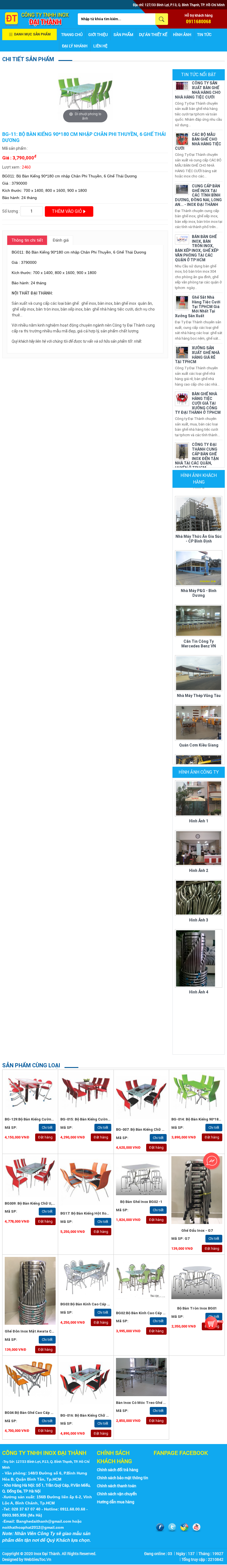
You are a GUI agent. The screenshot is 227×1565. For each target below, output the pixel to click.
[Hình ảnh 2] (198, 847)
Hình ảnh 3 (198, 920)
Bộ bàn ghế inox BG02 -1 (141, 1202)
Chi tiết (47, 1127)
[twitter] (172, 1527)
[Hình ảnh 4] (198, 958)
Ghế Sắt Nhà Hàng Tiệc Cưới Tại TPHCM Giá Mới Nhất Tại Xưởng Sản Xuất (197, 294)
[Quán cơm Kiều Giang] (198, 710)
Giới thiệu (98, 34)
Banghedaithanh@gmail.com (43, 1521)
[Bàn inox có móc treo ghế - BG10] (141, 1377)
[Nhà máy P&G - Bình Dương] (198, 556)
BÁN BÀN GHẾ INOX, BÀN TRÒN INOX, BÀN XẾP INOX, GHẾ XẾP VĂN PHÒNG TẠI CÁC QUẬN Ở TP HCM (196, 236)
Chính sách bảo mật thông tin (122, 1477)
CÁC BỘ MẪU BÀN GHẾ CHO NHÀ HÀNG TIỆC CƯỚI (198, 129)
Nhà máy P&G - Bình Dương (198, 580)
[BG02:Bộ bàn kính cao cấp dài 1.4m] (141, 1281)
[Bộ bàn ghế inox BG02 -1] (141, 1175)
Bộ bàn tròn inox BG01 (197, 1308)
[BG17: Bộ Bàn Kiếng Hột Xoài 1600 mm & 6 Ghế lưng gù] (85, 1181)
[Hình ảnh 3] (198, 897)
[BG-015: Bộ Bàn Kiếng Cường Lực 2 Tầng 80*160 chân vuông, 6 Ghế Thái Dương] (85, 1092)
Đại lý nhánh (74, 45)
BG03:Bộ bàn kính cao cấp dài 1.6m (91, 1304)
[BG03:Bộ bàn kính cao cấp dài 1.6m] (85, 1277)
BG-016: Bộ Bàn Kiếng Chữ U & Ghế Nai (93, 1415)
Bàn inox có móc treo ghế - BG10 (145, 1403)
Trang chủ (71, 34)
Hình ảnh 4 (198, 992)
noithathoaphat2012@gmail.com (33, 1527)
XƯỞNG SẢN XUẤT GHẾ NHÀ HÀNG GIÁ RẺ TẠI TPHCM (197, 343)
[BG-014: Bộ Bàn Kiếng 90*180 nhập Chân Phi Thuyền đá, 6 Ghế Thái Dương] (196, 1092)
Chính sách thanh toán (116, 1485)
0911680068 (198, 21)
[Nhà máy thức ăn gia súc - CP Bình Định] (198, 501)
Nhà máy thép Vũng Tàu (199, 683)
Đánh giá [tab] (61, 240)
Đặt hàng (45, 1137)
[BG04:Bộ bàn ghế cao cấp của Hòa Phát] (30, 1382)
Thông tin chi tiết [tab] (27, 240)
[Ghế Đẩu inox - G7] (196, 1190)
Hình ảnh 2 (198, 870)
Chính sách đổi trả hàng (117, 1469)
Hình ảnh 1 (198, 821)
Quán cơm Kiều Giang (198, 733)
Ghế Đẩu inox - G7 (197, 1230)
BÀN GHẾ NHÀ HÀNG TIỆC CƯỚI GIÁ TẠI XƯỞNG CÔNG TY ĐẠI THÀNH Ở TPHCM (198, 390)
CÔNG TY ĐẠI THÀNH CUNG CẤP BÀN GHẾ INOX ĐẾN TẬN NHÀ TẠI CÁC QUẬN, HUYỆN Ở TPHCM (197, 444)
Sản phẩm (123, 34)
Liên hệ (100, 45)
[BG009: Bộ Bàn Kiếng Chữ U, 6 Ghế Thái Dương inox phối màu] (30, 1176)
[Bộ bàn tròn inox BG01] (196, 1279)
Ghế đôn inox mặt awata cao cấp (34, 1331)
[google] (184, 1527)
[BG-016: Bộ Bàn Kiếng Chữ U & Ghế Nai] (85, 1383)
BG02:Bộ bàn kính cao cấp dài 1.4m (147, 1313)
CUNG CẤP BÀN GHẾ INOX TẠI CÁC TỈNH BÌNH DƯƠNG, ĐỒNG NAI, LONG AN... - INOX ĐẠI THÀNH (198, 183)
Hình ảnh (182, 34)
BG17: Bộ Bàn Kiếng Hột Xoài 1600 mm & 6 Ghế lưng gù (108, 1213)
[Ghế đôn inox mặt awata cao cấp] (30, 1291)
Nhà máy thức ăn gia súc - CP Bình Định (199, 526)
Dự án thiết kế (153, 34)
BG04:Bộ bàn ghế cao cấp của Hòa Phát (40, 1413)
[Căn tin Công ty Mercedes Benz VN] (198, 608)
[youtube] (197, 1527)
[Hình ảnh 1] (198, 798)
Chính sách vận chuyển (117, 1493)
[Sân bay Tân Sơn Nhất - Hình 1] (198, 760)
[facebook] (160, 1527)
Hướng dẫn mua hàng (115, 1501)
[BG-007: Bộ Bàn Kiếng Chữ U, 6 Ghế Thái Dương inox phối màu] (141, 1097)
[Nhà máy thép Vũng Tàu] (198, 660)
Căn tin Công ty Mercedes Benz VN (198, 631)
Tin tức (204, 34)
